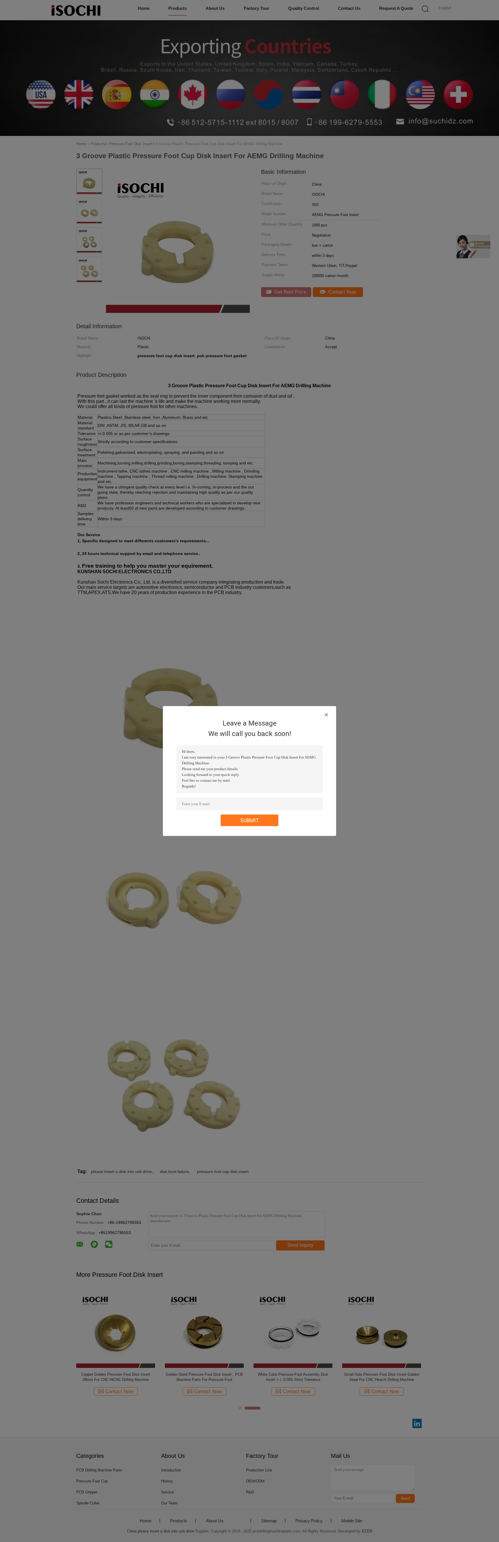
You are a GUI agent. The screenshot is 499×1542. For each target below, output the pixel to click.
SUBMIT (249, 820)
